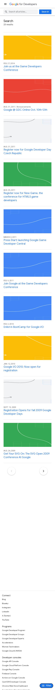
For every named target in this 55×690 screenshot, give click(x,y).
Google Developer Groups (13, 634)
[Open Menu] (5, 4)
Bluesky (5, 603)
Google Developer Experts (13, 638)
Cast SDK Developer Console (14, 682)
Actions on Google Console (13, 678)
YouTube (5, 620)
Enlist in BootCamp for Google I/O (24, 327)
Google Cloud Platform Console (15, 665)
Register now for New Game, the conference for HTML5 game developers (23, 197)
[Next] (43, 471)
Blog (4, 599)
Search (45, 12)
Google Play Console (10, 669)
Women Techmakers (10, 647)
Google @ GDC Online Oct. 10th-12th (25, 109)
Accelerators (7, 642)
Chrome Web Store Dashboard (15, 686)
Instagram (6, 607)
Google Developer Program (13, 630)
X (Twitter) (6, 616)
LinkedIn (5, 611)
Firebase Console (9, 673)
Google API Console (10, 661)
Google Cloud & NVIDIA (12, 651)
